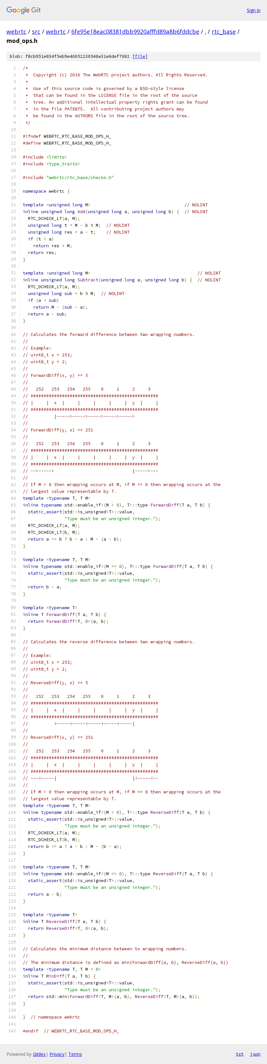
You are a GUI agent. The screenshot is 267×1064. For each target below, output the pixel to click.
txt (240, 1054)
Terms (75, 1054)
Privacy (56, 1054)
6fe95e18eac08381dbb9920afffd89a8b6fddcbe (135, 31)
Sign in (253, 10)
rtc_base (224, 31)
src (36, 31)
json (255, 1054)
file (140, 56)
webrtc (16, 31)
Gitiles (39, 1054)
